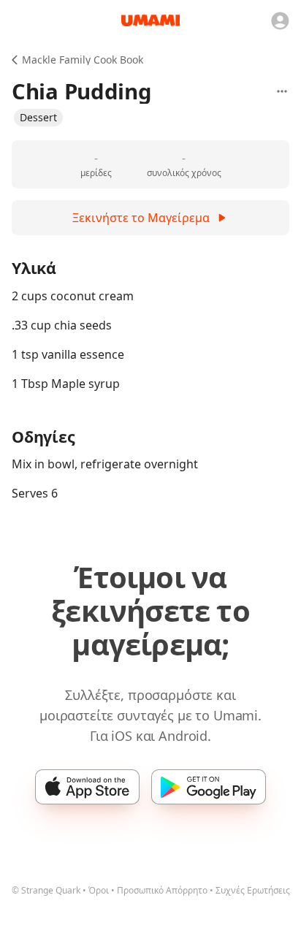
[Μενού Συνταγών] (282, 91)
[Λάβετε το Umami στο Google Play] (208, 786)
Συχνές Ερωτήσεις (253, 890)
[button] (38, 117)
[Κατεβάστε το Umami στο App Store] (87, 786)
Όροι (98, 890)
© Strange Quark (46, 890)
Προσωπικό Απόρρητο (162, 890)
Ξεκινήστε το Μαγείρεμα (141, 218)
